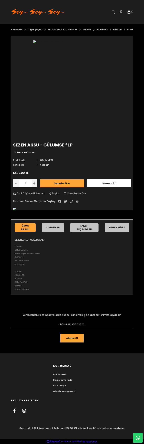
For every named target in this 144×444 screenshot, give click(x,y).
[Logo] (38, 11)
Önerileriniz (117, 227)
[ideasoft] (54, 441)
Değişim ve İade (62, 379)
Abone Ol (72, 338)
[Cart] (130, 12)
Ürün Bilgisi (25, 227)
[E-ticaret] (71, 441)
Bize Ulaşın (59, 385)
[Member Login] (121, 12)
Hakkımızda (60, 374)
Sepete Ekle (62, 183)
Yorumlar (53, 227)
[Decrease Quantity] (16, 183)
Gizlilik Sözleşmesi (64, 391)
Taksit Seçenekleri (84, 227)
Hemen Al (108, 183)
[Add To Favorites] (75, 193)
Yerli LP (44, 164)
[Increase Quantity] (34, 183)
